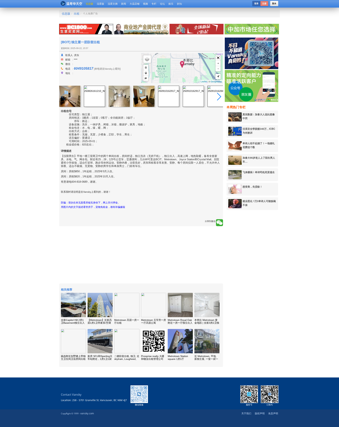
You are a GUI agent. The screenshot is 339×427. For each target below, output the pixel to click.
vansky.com (87, 413)
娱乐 (170, 3)
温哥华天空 (74, 3)
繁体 (274, 3)
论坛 (162, 3)
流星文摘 (113, 3)
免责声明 (273, 413)
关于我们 (246, 413)
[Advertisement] (252, 266)
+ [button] (218, 63)
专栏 (153, 3)
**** (75, 59)
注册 (264, 3)
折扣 (179, 3)
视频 (145, 3)
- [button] (218, 69)
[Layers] (147, 59)
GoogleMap (216, 81)
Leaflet (204, 81)
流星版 (100, 3)
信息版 (89, 3)
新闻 (123, 3)
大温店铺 (134, 3)
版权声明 (260, 413)
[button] (218, 58)
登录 (256, 3)
